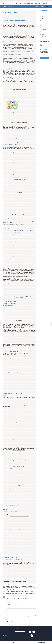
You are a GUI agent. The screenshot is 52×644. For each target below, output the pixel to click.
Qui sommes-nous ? (18, 3)
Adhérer (36, 3)
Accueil (37, 6)
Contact (39, 3)
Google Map (4, 92)
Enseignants (45, 3)
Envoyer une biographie (6, 630)
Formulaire (22, 592)
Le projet (32, 3)
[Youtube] (5, 0)
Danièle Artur (8, 596)
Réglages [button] (43, 642)
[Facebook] (3, 0)
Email (17, 616)
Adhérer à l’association (6, 632)
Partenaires (4, 638)
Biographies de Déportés (41, 6)
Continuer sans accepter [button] (48, 642)
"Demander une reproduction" (9, 594)
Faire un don (4, 633)
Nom (7, 616)
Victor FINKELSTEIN (13, 581)
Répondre (7, 601)
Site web (28, 616)
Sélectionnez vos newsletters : (44, 51)
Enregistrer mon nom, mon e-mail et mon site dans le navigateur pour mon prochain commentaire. (18, 619)
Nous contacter (5, 635)
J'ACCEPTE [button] (39, 642)
